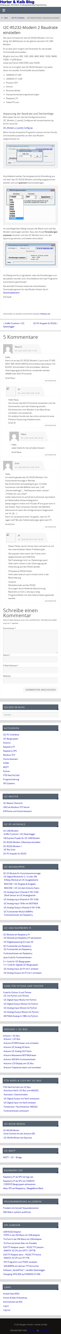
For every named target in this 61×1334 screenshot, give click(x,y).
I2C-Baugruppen (10, 738)
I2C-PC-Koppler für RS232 (45, 323)
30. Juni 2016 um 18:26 (29, 393)
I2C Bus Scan (9, 849)
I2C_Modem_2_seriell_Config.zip (18, 128)
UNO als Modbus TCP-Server (16, 807)
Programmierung (11, 779)
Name (6, 655)
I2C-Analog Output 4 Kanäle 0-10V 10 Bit (22, 907)
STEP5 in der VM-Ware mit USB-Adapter (22, 1235)
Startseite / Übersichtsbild (16, 1094)
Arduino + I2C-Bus (11, 1035)
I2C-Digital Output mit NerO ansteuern (21, 1098)
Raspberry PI (9, 747)
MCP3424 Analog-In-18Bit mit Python (21, 1016)
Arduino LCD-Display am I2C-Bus (19, 1063)
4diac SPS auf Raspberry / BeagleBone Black (23, 1188)
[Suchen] (54, 715)
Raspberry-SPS (10, 751)
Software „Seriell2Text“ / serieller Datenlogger (24, 1270)
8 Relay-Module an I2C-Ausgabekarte (21, 880)
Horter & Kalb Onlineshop (15, 1297)
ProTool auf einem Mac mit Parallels (20, 1243)
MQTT (6, 767)
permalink (45, 314)
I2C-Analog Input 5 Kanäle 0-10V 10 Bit (21, 892)
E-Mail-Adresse (10, 665)
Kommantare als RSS (12, 1302)
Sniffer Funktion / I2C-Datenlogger (14, 325)
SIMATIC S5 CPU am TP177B (16, 1258)
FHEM (6, 763)
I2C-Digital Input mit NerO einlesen (20, 1102)
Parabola (32, 1330)
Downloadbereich (11, 292)
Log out (6, 1310)
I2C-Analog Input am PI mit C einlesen (21, 969)
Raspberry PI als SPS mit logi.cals (18, 1177)
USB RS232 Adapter (12, 1232)
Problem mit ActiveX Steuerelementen (21, 1208)
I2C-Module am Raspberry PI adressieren (22, 938)
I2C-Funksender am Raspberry (17, 946)
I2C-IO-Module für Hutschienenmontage (22, 873)
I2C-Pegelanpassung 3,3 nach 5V (18, 942)
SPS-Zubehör (9, 783)
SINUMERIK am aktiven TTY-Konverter (21, 1266)
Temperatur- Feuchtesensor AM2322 (21, 1106)
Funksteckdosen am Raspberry (18, 915)
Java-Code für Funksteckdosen (18, 957)
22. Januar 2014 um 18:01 (27, 467)
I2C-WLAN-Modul (11, 1130)
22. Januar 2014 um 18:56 (30, 539)
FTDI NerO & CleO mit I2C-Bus (17, 1087)
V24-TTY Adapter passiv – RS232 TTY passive (23, 1247)
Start (6, 18)
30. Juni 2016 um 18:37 (32, 438)
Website (7, 676)
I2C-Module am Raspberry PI (16, 934)
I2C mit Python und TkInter (16, 995)
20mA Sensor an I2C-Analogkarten (20, 895)
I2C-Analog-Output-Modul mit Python (21, 1012)
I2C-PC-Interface (17, 18)
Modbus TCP (9, 755)
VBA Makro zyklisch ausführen (17, 1212)
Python (6, 771)
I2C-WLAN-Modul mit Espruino (18, 1137)
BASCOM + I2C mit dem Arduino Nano (21, 888)
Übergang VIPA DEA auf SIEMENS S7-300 (21, 1274)
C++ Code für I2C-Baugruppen (16, 961)
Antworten (50, 381)
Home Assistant (10, 759)
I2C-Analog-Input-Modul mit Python (20, 1008)
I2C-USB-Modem (10, 831)
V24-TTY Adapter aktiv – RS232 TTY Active (22, 1254)
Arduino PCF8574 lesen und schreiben (21, 1043)
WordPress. (45, 1330)
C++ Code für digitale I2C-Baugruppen (21, 964)
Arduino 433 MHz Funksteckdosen (20, 1059)
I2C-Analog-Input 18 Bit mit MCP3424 (21, 903)
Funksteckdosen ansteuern (16, 1111)
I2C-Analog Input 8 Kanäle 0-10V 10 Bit (21, 899)
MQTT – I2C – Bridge (12, 1157)
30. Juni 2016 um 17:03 (26, 351)
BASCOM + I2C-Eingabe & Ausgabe (20, 884)
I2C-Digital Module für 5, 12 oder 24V (20, 876)
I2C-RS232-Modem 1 (12, 846)
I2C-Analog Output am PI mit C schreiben (23, 973)
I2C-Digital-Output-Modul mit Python (21, 1004)
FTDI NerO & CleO (11, 775)
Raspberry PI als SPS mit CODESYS (19, 1181)
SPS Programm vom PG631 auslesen (20, 1262)
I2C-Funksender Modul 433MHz (18, 911)
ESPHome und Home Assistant (17, 811)
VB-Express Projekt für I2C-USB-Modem (22, 838)
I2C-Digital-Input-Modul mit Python (20, 1000)
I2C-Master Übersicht (13, 803)
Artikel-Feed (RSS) (11, 1293)
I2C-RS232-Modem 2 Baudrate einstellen (21, 842)
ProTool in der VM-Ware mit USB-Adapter (23, 1239)
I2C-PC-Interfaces (11, 734)
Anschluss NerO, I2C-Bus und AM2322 (21, 1090)
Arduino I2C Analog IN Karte (17, 1047)
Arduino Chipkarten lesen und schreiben (22, 1067)
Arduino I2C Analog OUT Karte (17, 1051)
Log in (6, 1306)
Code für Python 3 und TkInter (17, 992)
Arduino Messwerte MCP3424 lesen (20, 1055)
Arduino (7, 742)
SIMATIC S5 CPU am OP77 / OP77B (19, 1250)
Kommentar (9, 628)
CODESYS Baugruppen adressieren (20, 1184)
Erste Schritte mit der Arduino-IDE (19, 1133)
